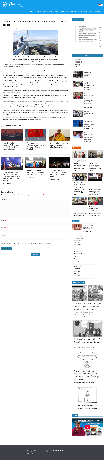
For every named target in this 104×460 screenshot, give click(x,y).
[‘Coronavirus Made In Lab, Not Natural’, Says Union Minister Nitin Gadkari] (78, 134)
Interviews (75, 12)
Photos (97, 12)
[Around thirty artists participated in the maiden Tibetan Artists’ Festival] (95, 177)
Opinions (84, 12)
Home (31, 12)
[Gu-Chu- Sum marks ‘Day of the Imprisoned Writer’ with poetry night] (59, 158)
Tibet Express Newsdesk (18, 28)
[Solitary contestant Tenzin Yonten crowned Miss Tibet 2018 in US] (35, 158)
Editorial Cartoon (85, 405)
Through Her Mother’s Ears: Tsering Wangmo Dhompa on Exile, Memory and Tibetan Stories (95, 166)
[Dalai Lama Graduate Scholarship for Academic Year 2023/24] (85, 43)
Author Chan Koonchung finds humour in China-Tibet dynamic (78, 270)
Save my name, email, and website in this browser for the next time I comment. (27, 243)
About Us (38, 12)
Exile (45, 12)
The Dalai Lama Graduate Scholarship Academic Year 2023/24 (87, 28)
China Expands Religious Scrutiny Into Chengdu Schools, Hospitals (35, 146)
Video (91, 12)
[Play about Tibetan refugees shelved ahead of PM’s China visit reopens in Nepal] (12, 130)
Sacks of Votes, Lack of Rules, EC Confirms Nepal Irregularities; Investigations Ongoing (87, 306)
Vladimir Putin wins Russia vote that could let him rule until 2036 (89, 85)
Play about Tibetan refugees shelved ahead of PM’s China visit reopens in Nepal (11, 146)
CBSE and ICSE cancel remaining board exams (89, 113)
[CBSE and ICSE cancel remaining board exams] (78, 113)
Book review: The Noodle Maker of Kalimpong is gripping (78, 239)
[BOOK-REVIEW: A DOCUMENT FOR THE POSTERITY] (77, 229)
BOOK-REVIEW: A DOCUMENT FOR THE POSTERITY (88, 227)
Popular (88, 55)
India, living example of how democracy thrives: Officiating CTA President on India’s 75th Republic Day (88, 99)
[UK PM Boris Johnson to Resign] (78, 74)
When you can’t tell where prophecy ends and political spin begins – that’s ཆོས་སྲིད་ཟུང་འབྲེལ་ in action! (86, 375)
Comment (4, 199)
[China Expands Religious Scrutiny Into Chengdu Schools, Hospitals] (35, 130)
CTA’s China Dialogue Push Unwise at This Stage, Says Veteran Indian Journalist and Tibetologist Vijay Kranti (80, 165)
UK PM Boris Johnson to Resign (87, 74)
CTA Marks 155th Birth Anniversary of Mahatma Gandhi (80, 213)
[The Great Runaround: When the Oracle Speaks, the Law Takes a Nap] (87, 329)
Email (3, 228)
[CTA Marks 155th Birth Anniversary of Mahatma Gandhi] (79, 201)
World (57, 12)
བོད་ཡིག (100, 5)
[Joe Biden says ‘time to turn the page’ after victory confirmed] (78, 123)
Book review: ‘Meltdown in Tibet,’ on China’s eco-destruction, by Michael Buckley (78, 254)
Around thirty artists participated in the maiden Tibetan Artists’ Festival (95, 192)
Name (3, 220)
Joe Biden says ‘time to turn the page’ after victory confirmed (89, 124)
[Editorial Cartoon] (87, 395)
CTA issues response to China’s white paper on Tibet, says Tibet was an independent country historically (11, 176)
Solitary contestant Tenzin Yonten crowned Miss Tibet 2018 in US (35, 173)
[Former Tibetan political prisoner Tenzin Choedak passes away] (59, 130)
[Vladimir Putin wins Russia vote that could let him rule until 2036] (78, 84)
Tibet (50, 12)
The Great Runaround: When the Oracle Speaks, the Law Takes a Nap (87, 342)
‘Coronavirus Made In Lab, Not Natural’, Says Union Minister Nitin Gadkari (88, 136)
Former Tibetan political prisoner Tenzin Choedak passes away (59, 145)
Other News (65, 12)
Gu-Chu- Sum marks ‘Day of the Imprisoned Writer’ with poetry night (58, 173)
